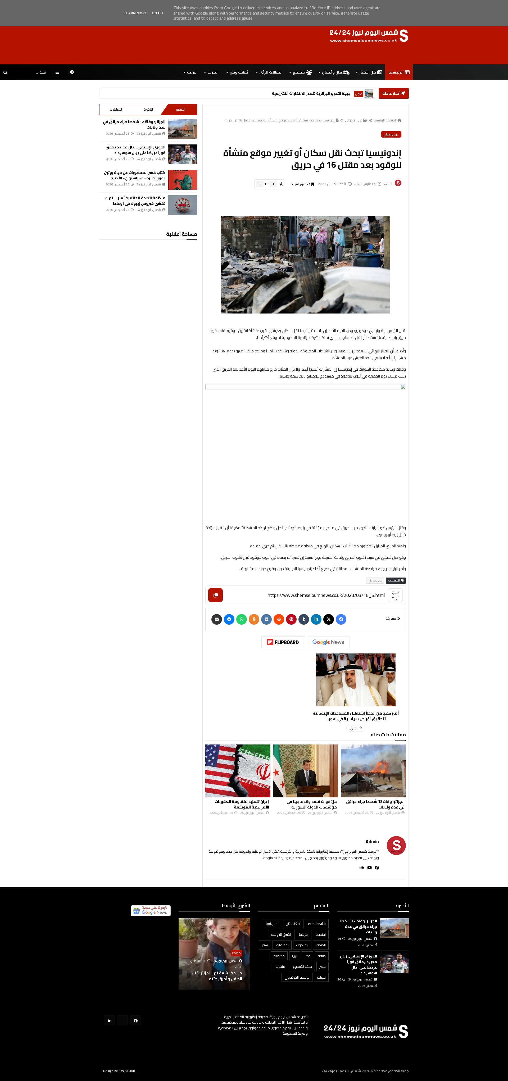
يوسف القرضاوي (297, 977)
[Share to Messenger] (229, 619)
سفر (265, 945)
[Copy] (215, 595)
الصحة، (321, 945)
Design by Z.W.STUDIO (120, 1071)
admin (372, 841)
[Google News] (328, 642)
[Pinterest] (291, 619)
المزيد (213, 72)
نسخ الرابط (395, 595)
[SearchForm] (5, 73)
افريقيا (304, 934)
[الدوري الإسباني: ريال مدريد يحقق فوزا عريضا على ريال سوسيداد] (182, 154)
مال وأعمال (332, 72)
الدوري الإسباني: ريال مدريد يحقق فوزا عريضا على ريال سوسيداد (135, 150)
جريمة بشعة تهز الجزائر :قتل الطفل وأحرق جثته (217, 976)
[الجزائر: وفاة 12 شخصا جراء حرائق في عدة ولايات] (373, 770)
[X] (328, 619)
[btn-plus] (273, 184)
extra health (317, 923)
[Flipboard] (282, 642)
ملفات (280, 966)
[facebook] (375, 867)
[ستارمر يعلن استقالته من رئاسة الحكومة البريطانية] (369, 93)
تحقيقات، (282, 945)
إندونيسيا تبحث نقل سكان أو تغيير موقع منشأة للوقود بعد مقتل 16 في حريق (279, 120)
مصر (322, 966)
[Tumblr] (303, 619)
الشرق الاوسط (281, 934)
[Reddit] (279, 619)
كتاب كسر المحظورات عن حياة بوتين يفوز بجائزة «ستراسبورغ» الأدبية (134, 175)
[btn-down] (260, 184)
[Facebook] (341, 619)
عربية (191, 72)
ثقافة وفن (239, 72)
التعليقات (116, 109)
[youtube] (368, 867)
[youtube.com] (122, 1020)
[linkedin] (316, 619)
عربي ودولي (353, 120)
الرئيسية (395, 72)
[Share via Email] (216, 619)
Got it (158, 13)
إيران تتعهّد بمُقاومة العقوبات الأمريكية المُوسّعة (242, 804)
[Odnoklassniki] (254, 619)
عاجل (358, 94)
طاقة (322, 956)
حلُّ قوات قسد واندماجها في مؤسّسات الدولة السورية (312, 804)
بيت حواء (302, 945)
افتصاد (321, 934)
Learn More (135, 13)
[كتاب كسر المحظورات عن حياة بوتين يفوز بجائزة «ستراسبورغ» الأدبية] (182, 180)
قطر (307, 956)
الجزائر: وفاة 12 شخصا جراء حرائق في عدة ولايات (375, 804)
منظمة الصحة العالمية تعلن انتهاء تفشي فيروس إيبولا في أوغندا (135, 200)
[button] (247, 954)
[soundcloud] (360, 867)
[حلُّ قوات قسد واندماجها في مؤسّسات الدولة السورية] (305, 770)
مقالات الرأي (270, 72)
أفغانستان (293, 923)
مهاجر (321, 977)
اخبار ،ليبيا (272, 923)
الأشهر (180, 109)
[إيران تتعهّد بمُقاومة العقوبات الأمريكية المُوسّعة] (237, 770)
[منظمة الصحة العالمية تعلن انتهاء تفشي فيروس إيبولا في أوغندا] (182, 205)
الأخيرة (148, 109)
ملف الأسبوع (302, 966)
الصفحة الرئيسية (385, 120)
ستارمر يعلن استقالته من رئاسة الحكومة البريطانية (309, 93)
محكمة (279, 956)
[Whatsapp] (241, 619)
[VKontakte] (266, 619)
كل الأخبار (367, 72)
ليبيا (294, 956)
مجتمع (299, 72)
